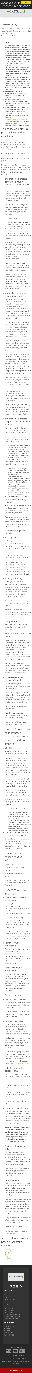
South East (8, 1257)
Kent (6, 1263)
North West (8, 1255)
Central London (9, 1249)
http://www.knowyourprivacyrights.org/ (16, 119)
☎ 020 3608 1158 (16, 1370)
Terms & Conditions (9, 1300)
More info (25, 6)
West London (9, 1261)
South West (8, 1259)
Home (6, 1294)
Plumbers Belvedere (23, 1360)
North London (9, 1253)
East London (8, 1251)
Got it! (26, 2)
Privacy (6, 1297)
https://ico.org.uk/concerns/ (19, 1063)
